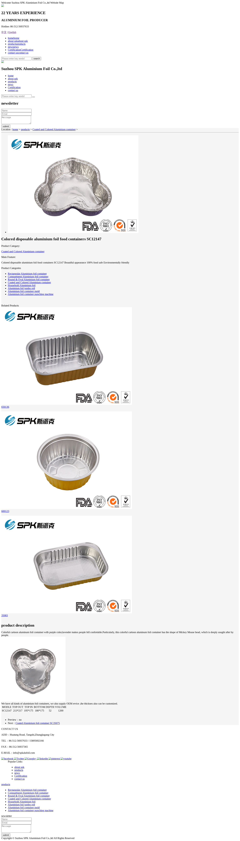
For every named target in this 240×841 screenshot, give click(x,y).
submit (6, 126)
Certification (20, 49)
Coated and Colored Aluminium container (54, 129)
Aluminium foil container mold (24, 291)
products (16, 44)
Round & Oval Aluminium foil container (29, 279)
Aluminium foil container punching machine (30, 294)
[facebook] (7, 758)
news (13, 46)
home (13, 38)
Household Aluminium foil (21, 285)
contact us (18, 52)
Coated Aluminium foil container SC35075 (38, 723)
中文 (4, 32)
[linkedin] (43, 758)
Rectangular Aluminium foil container (27, 273)
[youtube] (66, 758)
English (12, 32)
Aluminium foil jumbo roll (21, 288)
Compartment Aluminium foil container (28, 276)
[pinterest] (55, 758)
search (36, 58)
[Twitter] (19, 758)
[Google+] (31, 758)
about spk (18, 41)
